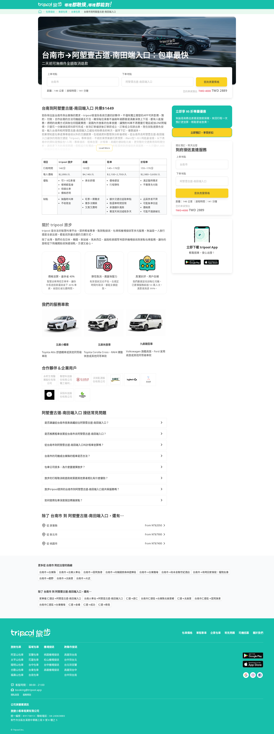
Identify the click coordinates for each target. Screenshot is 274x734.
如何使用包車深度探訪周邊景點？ (64, 500)
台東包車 (75, 11)
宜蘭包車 (34, 654)
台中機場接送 (51, 665)
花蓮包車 (34, 659)
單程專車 (201, 633)
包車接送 (50, 11)
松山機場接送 (51, 659)
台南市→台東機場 (148, 572)
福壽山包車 (17, 675)
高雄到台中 (70, 670)
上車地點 (52, 74)
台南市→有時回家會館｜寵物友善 (210, 572)
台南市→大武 (83, 578)
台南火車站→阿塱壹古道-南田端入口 (103, 598)
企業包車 (215, 633)
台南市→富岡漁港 (92, 572)
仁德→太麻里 (184, 598)
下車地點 (127, 74)
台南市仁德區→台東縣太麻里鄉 (157, 598)
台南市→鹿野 (46, 578)
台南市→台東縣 (47, 572)
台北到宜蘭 (70, 665)
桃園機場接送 (51, 654)
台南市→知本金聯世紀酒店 (175, 572)
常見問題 (230, 633)
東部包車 (63, 11)
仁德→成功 (89, 604)
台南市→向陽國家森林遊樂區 (120, 572)
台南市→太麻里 (65, 578)
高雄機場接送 (51, 670)
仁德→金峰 (74, 604)
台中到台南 (70, 675)
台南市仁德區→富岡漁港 (208, 598)
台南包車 (34, 675)
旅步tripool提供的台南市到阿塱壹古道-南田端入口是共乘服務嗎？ (82, 489)
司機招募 (244, 633)
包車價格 (187, 633)
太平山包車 (17, 659)
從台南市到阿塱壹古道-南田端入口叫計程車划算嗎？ (74, 445)
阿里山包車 (17, 654)
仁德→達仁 (132, 598)
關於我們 (258, 633)
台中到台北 (70, 659)
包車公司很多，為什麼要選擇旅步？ (65, 467)
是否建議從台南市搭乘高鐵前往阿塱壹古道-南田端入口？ (77, 422)
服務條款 (27, 695)
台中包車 (34, 665)
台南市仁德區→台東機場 (52, 604)
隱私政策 (15, 695)
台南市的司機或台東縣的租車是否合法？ (67, 456)
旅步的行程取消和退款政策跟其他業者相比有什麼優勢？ (76, 478)
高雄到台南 (70, 654)
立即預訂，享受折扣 (202, 132)
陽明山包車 (17, 665)
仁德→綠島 (104, 604)
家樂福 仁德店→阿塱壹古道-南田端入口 (60, 598)
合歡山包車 (17, 670)
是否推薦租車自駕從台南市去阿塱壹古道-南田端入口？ (75, 434)
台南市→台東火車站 (69, 572)
